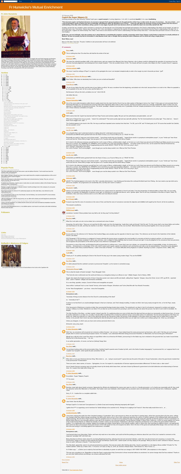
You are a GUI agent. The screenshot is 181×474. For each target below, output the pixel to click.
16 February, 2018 (70, 457)
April (5, 98)
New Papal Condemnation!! (8, 189)
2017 (4, 148)
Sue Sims (69, 261)
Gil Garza (69, 231)
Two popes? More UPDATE (8, 173)
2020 (4, 82)
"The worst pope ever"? (7, 193)
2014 (4, 152)
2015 (4, 150)
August (6, 92)
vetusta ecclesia (71, 68)
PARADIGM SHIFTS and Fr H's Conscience (14, 123)
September (6, 91)
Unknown (69, 58)
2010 (4, 156)
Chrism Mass (7, 135)
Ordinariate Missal (8, 105)
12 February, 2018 (70, 370)
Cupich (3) (6, 127)
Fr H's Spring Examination (10, 117)
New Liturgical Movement (7, 236)
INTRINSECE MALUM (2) (10, 139)
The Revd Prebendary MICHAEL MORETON (14, 107)
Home (121, 462)
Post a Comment (66, 459)
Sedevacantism (7, 113)
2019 (4, 84)
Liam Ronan (70, 84)
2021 (4, 81)
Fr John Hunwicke (72, 329)
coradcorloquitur (71, 413)
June (5, 95)
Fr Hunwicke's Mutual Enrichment (35, 7)
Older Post (177, 462)
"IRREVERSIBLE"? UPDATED (9, 197)
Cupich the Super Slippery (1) (10, 132)
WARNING (6, 131)
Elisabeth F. (70, 188)
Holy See (3, 234)
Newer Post (65, 462)
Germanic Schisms (8, 124)
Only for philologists (8, 102)
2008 (4, 160)
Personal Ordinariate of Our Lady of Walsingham (13, 238)
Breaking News (5, 177)
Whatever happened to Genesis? (11, 145)
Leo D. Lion (70, 130)
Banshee (69, 218)
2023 (4, 78)
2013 (4, 153)
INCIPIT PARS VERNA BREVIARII (11, 120)
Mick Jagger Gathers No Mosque (76, 76)
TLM (67, 253)
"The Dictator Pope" (6, 181)
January (6, 146)
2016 (4, 149)
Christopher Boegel (72, 269)
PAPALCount (70, 210)
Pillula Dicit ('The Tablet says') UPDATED (13, 118)
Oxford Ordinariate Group (7, 237)
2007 (4, 161)
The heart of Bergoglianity (7, 205)
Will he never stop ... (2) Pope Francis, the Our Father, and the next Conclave (20, 201)
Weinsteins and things (9, 142)
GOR (67, 113)
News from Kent (7, 134)
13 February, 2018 (70, 410)
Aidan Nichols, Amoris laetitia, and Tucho (13, 114)
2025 (4, 75)
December (6, 87)
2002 (4, 163)
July (5, 93)
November (6, 88)
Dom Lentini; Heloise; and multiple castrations (14, 143)
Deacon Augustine (72, 100)
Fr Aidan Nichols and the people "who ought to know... (16, 116)
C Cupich (6, 138)
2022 (4, 79)
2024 (4, 76)
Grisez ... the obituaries (9, 129)
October (6, 89)
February (6, 100)
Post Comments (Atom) (76, 470)
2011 (4, 155)
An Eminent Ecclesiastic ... (10, 136)
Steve (68, 50)
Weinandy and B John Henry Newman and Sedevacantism (17, 106)
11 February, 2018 (70, 216)
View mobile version (120, 465)
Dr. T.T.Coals (70, 199)
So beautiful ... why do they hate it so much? (12, 185)
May (5, 96)
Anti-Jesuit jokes (7, 112)
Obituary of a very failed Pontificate (10, 170)
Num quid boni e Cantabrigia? (10, 121)
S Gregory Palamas (8, 109)
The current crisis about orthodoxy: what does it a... (15, 140)
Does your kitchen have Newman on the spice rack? (16, 103)
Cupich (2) (6, 128)
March (5, 99)
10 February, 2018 (70, 56)
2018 (4, 85)
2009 (4, 158)
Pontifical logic (7, 110)
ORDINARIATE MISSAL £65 (10, 125)
